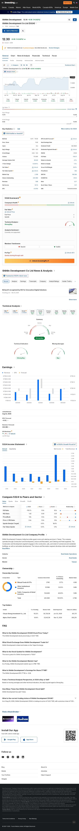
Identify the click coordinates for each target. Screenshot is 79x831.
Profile (12, 60)
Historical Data (29, 60)
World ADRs (36, 7)
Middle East (74, 7)
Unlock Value (71, 109)
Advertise (44, 771)
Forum (54, 56)
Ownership (19, 60)
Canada (11, 7)
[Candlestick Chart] (4, 65)
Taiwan (74, 562)
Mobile (4, 771)
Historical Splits (39, 60)
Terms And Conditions (8, 818)
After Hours (26, 7)
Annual (4, 449)
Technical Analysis (11, 306)
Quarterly (12, 449)
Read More (6, 548)
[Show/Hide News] (31, 65)
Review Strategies (54, 48)
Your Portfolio (6, 775)
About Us (44, 767)
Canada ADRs (48, 7)
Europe (65, 7)
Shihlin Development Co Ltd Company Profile (23, 535)
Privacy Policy (22, 818)
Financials (36, 56)
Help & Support (46, 775)
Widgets (4, 779)
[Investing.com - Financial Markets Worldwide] (11, 3)
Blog (3, 767)
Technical (46, 56)
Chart (13, 56)
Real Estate (73, 558)
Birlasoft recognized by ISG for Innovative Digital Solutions (24, 290)
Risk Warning (32, 818)
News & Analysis (23, 56)
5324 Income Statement (13, 444)
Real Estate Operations (69, 554)
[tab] (6, 312)
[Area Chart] (8, 65)
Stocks (4, 7)
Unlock (29, 527)
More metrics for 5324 (69, 129)
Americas (58, 7)
